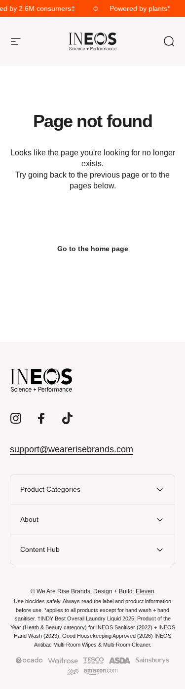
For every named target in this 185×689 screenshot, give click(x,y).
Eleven (145, 591)
